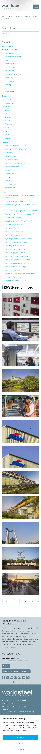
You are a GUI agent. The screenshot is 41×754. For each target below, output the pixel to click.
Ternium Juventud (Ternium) (15, 246)
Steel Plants (9, 71)
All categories (7, 46)
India (7, 127)
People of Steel (10, 67)
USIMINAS (8, 181)
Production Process (9, 50)
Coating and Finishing (13, 57)
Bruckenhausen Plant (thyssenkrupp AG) (19, 214)
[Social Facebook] (4, 676)
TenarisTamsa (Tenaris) (13, 218)
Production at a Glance (13, 74)
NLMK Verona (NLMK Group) (15, 267)
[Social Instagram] (15, 676)
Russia (7, 138)
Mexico (7, 134)
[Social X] (7, 676)
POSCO (8, 170)
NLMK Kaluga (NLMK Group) (15, 253)
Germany (8, 124)
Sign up (6, 666)
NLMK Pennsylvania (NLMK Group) (17, 260)
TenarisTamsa (10, 174)
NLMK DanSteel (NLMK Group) (16, 242)
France (7, 120)
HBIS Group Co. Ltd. (12, 156)
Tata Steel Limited (11, 184)
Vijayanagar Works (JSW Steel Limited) (18, 239)
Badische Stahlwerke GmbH (15, 146)
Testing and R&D (11, 64)
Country (5, 96)
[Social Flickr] (23, 676)
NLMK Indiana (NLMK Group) (15, 249)
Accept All (20, 737)
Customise (20, 743)
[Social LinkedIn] (11, 676)
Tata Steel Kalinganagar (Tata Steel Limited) (21, 211)
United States (10, 103)
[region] (20, 734)
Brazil (7, 110)
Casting (8, 85)
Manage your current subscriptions (16, 671)
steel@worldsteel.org (26, 712)
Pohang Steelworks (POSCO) (15, 281)
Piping (7, 88)
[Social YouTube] (19, 676)
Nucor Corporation (12, 167)
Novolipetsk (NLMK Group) (14, 270)
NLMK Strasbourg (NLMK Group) (16, 263)
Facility (4, 192)
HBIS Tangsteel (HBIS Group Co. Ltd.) (18, 221)
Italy (6, 131)
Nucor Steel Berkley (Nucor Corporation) (20, 274)
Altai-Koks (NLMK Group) (14, 277)
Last (37, 601)
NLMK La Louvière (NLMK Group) (17, 256)
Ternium (8, 177)
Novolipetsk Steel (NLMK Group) (16, 163)
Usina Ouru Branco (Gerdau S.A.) (17, 232)
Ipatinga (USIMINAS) (12, 228)
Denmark (8, 117)
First (5, 601)
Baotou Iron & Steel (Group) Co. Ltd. (18, 149)
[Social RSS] (27, 676)
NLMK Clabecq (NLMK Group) (15, 235)
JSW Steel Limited (11, 160)
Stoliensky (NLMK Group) (14, 201)
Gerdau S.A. (9, 153)
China (7, 113)
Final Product (10, 60)
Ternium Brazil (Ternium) (14, 225)
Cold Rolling (9, 92)
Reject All (20, 749)
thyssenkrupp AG (11, 188)
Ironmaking (9, 78)
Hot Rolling (9, 53)
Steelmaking (9, 81)
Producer (5, 142)
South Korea (9, 99)
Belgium (8, 106)
